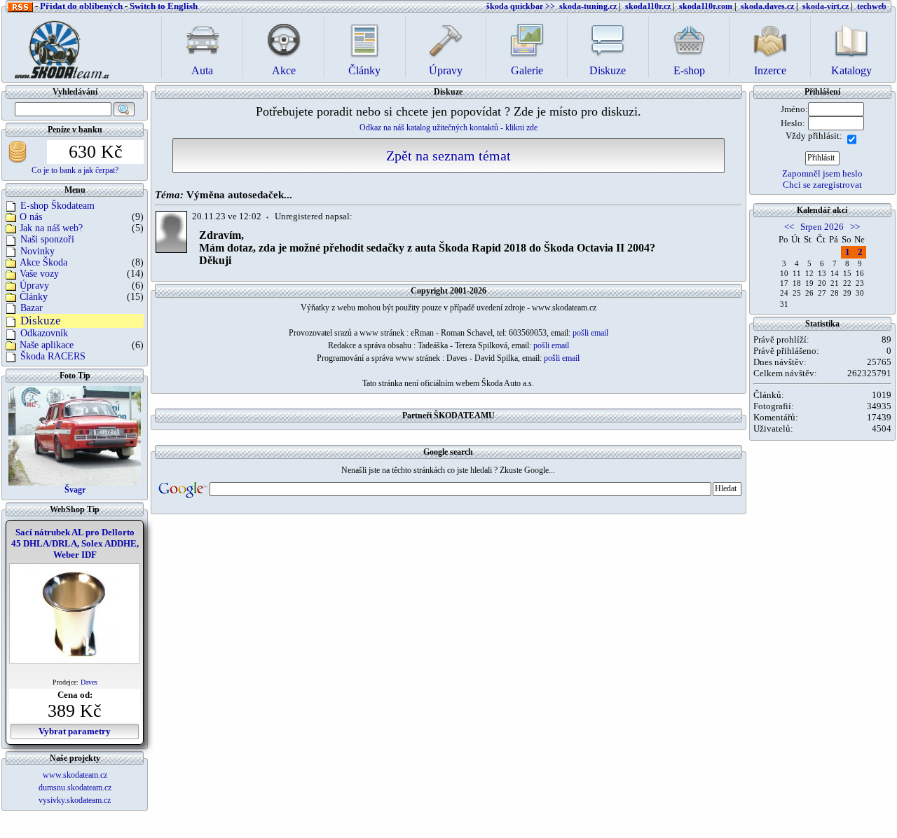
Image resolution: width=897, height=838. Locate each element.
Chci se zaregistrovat (822, 184)
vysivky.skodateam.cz (75, 800)
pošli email (590, 333)
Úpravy (34, 285)
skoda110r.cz (648, 6)
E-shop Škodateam (57, 205)
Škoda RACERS (52, 356)
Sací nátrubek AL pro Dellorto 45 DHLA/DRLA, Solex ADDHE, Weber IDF (75, 543)
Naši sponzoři (47, 239)
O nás (31, 217)
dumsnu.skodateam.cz (75, 787)
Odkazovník (44, 333)
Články (34, 296)
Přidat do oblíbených (81, 6)
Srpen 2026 (822, 226)
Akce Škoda (43, 262)
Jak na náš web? (51, 228)
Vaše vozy (39, 273)
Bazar (31, 308)
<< (789, 226)
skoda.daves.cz (767, 6)
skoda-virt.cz (825, 6)
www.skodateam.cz (75, 775)
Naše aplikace (47, 345)
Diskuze (40, 320)
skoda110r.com (705, 6)
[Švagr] (74, 435)
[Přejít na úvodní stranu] (57, 46)
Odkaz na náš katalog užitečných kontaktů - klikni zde (448, 127)
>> (855, 226)
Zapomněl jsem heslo (822, 173)
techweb (871, 6)
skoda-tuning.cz (588, 6)
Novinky (37, 251)
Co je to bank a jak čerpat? (75, 170)
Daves (89, 682)
